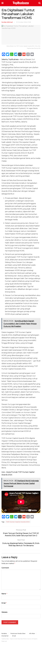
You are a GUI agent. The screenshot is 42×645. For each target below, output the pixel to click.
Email (4, 603)
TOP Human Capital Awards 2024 (18, 522)
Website (4, 612)
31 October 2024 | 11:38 (23, 22)
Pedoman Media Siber (17, 633)
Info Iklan (32, 633)
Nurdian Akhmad (7, 22)
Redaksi (4, 633)
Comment (5, 568)
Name (4, 594)
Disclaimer (5, 636)
